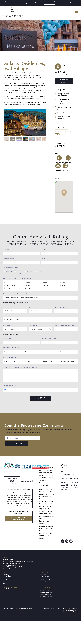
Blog (5, 557)
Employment (44, 591)
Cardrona (43, 574)
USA (67, 74)
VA (76, 611)
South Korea (10, 288)
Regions (6, 572)
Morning (9, 271)
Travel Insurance (45, 594)
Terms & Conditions (69, 608)
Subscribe (18, 444)
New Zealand (10, 285)
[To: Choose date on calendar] (29, 314)
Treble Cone (44, 582)
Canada (27, 282)
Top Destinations (47, 572)
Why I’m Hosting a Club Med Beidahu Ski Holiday (18, 561)
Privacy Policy (55, 608)
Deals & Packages (10, 587)
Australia (27, 285)
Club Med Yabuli (7, 569)
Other (40, 271)
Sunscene (6, 591)
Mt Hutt (42, 578)
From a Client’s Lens (9, 565)
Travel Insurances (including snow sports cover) (58, 361)
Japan (45, 282)
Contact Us (44, 589)
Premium (46, 352)
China (63, 285)
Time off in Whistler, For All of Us (13, 567)
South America (29, 288)
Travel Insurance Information (18, 518)
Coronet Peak (44, 576)
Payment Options (46, 596)
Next (44, 122)
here (53, 4)
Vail (64, 74)
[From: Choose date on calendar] (4, 314)
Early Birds (6, 589)
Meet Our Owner (8, 559)
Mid (25, 352)
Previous (6, 122)
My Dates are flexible (13, 319)
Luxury (63, 352)
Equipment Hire (11, 361)
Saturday (30, 271)
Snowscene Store (46, 593)
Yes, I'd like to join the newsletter (17, 390)
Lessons (27, 361)
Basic (8, 352)
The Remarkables (46, 580)
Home (46, 608)
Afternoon (18, 273)
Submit (41, 398)
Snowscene (45, 587)
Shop (62, 611)
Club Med (64, 282)
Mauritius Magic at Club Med (12, 563)
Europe (45, 285)
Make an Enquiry (64, 81)
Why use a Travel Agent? (12, 481)
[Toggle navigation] (76, 11)
